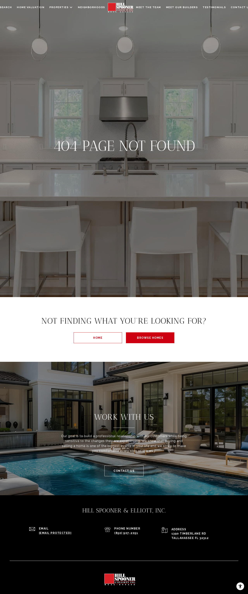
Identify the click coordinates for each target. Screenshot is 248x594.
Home (97, 337)
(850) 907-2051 (126, 533)
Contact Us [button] (124, 470)
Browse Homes (150, 337)
